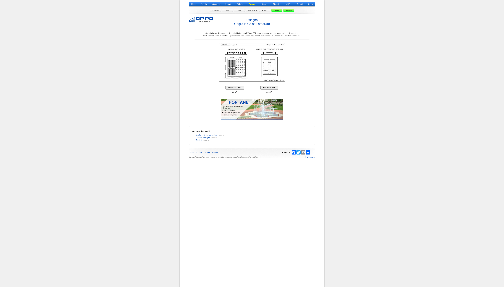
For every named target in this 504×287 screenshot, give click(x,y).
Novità (207, 152)
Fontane (199, 152)
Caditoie (199, 140)
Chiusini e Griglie (203, 137)
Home (191, 152)
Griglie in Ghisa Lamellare (206, 135)
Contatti (215, 152)
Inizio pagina (310, 157)
